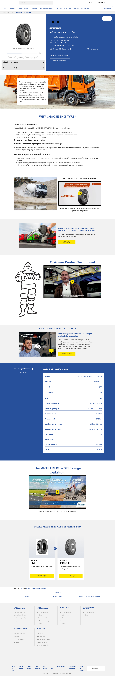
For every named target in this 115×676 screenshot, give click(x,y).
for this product (59, 55)
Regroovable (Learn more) (61, 49)
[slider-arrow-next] (43, 53)
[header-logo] (10, 2)
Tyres (12, 12)
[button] (53, 22)
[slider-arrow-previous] (3, 53)
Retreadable (93, 49)
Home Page (5, 12)
